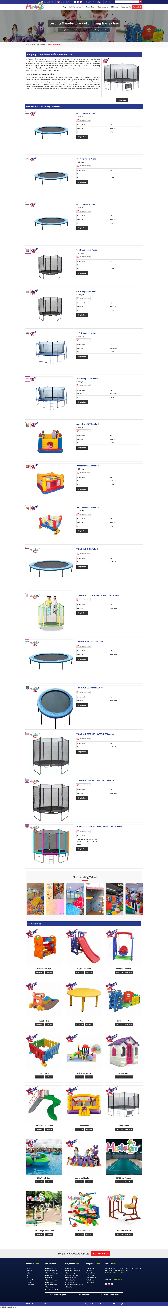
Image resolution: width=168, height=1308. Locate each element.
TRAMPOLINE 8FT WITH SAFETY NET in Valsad (95, 780)
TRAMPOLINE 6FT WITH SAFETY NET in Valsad (95, 734)
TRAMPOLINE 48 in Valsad (87, 549)
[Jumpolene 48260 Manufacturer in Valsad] (50, 483)
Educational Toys (71, 1280)
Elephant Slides (90, 1268)
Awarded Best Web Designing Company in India (119, 1304)
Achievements (126, 7)
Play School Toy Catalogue (94, 2)
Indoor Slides (89, 1282)
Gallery (28, 1273)
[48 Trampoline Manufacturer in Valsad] (51, 223)
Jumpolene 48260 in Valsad (87, 466)
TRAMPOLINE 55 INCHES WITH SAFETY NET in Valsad (98, 595)
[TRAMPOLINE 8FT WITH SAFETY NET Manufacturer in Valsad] (51, 800)
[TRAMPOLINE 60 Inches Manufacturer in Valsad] (51, 707)
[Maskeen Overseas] (35, 6)
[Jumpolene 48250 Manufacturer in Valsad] (50, 524)
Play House (49, 1287)
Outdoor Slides (90, 1273)
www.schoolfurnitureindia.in (110, 1295)
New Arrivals (137, 7)
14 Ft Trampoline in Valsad (87, 333)
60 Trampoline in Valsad (86, 113)
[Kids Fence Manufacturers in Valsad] (44, 1052)
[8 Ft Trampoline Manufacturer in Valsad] (50, 267)
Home (27, 44)
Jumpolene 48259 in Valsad (87, 424)
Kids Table (49, 1278)
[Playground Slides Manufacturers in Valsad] (84, 947)
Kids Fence (49, 1282)
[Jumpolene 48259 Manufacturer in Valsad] (50, 441)
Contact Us (29, 1280)
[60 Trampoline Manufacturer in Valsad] (51, 132)
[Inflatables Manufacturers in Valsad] (84, 1104)
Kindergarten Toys (71, 1282)
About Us (108, 2)
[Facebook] (75, 2)
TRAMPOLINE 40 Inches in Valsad (89, 641)
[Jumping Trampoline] (122, 77)
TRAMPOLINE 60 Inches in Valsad (89, 688)
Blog (27, 1278)
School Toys (69, 1287)
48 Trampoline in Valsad (86, 204)
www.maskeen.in (84, 1295)
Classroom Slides (90, 1278)
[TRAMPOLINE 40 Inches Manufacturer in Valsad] (51, 661)
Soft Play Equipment (76, 7)
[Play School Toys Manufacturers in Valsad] (44, 947)
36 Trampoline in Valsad (86, 159)
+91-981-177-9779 (48, 2)
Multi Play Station (51, 1285)
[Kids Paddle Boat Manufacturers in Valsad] (44, 1157)
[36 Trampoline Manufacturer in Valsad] (51, 178)
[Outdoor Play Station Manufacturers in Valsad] (44, 1104)
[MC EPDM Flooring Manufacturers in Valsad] (124, 1157)
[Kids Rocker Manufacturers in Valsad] (44, 999)
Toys (64, 7)
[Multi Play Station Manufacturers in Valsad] (84, 1052)
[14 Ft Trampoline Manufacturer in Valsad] (51, 352)
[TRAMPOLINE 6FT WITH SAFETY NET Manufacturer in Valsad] (51, 754)
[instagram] (81, 2)
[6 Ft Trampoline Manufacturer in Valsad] (50, 308)
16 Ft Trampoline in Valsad (87, 378)
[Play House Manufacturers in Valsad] (124, 1052)
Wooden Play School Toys (73, 1271)
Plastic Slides (89, 1280)
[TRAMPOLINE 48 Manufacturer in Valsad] (51, 569)
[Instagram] (35, 899)
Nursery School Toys (72, 1275)
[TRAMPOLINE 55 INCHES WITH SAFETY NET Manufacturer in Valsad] (51, 615)
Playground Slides (51, 1271)
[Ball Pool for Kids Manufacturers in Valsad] (124, 999)
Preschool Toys (70, 1268)
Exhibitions (114, 7)
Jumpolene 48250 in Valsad (87, 507)
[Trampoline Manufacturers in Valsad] (124, 1104)
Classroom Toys (71, 1273)
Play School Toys (51, 1268)
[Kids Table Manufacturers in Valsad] (84, 999)
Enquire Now (82, 137)
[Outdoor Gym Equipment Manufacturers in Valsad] (44, 1209)
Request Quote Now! (100, 1254)
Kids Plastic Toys (71, 1278)
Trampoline (90, 7)
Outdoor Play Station (52, 1289)
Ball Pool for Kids (51, 1280)
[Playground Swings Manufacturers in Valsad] (124, 947)
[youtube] (78, 2)
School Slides (89, 1275)
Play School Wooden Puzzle (74, 1285)
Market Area (30, 1285)
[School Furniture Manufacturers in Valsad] (124, 1209)
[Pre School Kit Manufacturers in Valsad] (84, 1209)
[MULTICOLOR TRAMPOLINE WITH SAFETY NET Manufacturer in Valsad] (51, 846)
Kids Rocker (49, 1275)
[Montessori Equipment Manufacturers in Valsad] (84, 1157)
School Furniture (102, 7)
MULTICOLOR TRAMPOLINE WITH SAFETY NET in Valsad (99, 826)
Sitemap (28, 1282)
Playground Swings (52, 1273)
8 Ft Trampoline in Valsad (86, 250)
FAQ (27, 1275)
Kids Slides (88, 1271)
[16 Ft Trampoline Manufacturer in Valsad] (51, 397)
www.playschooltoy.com (58, 1295)
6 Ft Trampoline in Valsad (86, 291)
